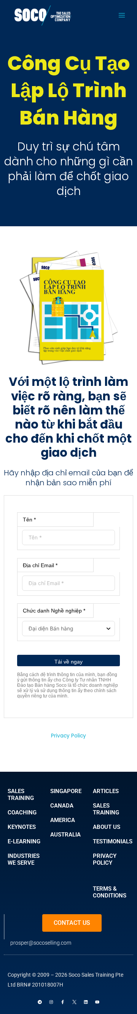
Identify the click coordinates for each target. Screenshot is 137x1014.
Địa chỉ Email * (40, 565)
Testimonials (112, 841)
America (62, 820)
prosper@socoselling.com (40, 943)
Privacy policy (104, 859)
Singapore (65, 791)
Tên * (29, 520)
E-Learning (24, 841)
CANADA (61, 805)
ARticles (106, 791)
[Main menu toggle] (122, 15)
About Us (106, 827)
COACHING (22, 812)
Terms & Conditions (109, 892)
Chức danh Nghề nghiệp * (54, 611)
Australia (65, 834)
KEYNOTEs (22, 827)
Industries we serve (24, 859)
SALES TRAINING (21, 794)
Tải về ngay (68, 662)
